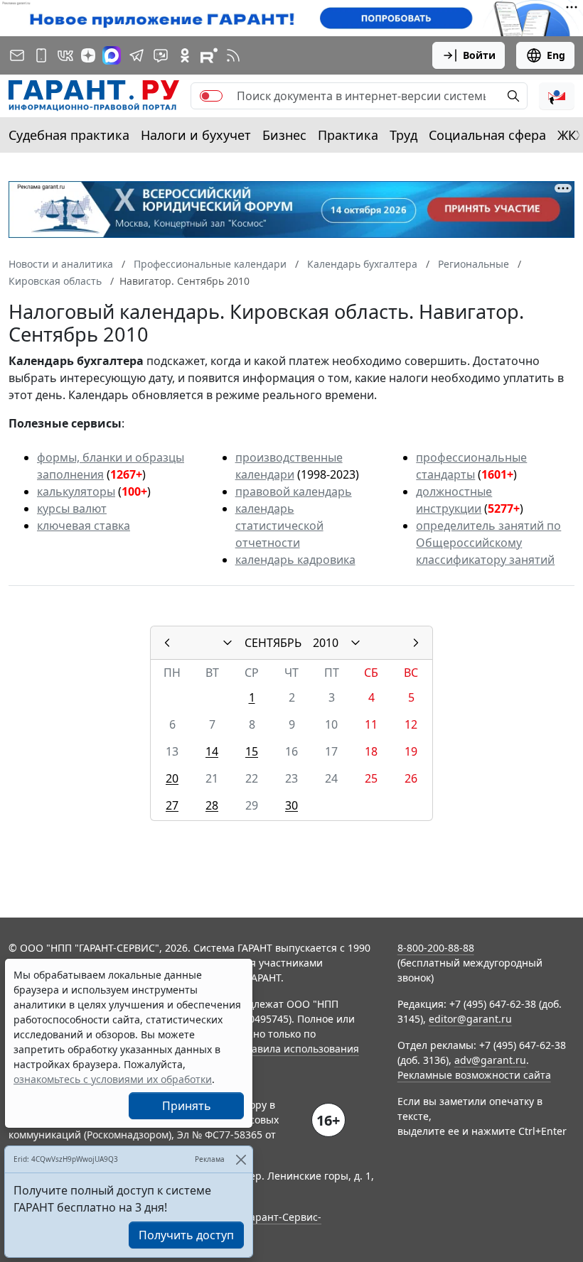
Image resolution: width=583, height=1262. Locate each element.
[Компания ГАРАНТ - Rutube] (209, 55)
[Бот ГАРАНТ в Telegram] (160, 55)
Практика (348, 134)
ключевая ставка (83, 525)
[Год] (355, 642)
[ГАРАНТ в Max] (111, 55)
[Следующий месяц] (416, 642)
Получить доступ (186, 1235)
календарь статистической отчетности (279, 525)
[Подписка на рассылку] (17, 55)
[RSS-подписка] (233, 55)
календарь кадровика (295, 559)
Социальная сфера (487, 134)
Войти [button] (479, 55)
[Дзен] (88, 55)
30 (291, 805)
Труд (403, 134)
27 (172, 805)
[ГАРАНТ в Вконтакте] (65, 55)
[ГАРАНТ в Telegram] (136, 55)
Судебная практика (69, 134)
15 (251, 751)
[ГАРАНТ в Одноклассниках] (184, 55)
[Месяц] (227, 642)
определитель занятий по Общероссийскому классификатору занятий (488, 542)
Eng (556, 55)
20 (172, 778)
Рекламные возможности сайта (474, 1075)
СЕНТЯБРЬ (273, 643)
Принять (186, 1106)
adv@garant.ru (490, 1060)
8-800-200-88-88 (435, 947)
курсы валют (72, 508)
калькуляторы (76, 491)
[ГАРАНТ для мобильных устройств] (41, 55)
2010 (325, 643)
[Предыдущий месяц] (167, 642)
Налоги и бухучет (196, 134)
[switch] (211, 96)
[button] (556, 95)
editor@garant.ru (470, 1019)
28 (211, 805)
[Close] (240, 1159)
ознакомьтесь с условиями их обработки (113, 1079)
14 (211, 751)
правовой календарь (293, 491)
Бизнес (284, 134)
